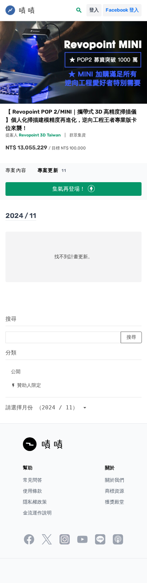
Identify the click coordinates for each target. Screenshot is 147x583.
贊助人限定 (26, 385)
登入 (94, 10)
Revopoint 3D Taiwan (40, 135)
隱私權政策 (35, 502)
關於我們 (114, 480)
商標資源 (114, 491)
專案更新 (52, 170)
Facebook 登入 (122, 10)
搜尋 (10, 319)
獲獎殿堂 (114, 502)
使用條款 (32, 491)
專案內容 (16, 170)
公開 (16, 371)
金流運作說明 (37, 513)
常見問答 (32, 480)
